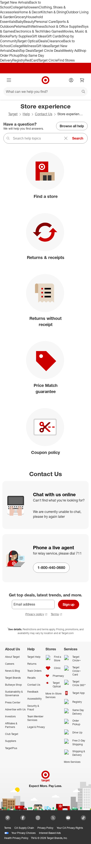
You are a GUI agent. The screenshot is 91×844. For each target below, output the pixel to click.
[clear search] (65, 138)
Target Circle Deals (48, 50)
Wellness (38, 26)
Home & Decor (30, 12)
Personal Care (45, 21)
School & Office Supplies (63, 26)
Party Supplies (21, 36)
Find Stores (66, 60)
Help (26, 114)
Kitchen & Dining (53, 12)
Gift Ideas (39, 36)
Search (77, 138)
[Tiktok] (83, 817)
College (16, 7)
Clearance (55, 41)
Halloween (30, 7)
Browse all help (72, 126)
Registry (18, 60)
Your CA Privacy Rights (70, 827)
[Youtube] (68, 817)
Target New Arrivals (14, 2)
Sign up (68, 604)
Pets (17, 26)
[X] (53, 817)
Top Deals (26, 50)
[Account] (71, 80)
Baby (19, 21)
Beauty (28, 21)
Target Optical (28, 41)
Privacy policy (34, 614)
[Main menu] (9, 80)
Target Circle (48, 60)
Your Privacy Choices (23, 832)
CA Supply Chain (24, 827)
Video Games (52, 31)
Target (13, 114)
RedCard (31, 60)
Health (26, 26)
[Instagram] (37, 817)
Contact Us (43, 114)
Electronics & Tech (28, 31)
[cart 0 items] (82, 80)
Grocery (20, 17)
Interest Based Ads (50, 832)
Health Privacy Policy (16, 838)
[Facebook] (22, 817)
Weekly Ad (70, 50)
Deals (43, 41)
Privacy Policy (45, 827)
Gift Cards (54, 36)
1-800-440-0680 (51, 567)
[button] (59, 517)
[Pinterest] (7, 817)
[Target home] (45, 80)
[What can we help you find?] (45, 91)
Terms (55, 614)
